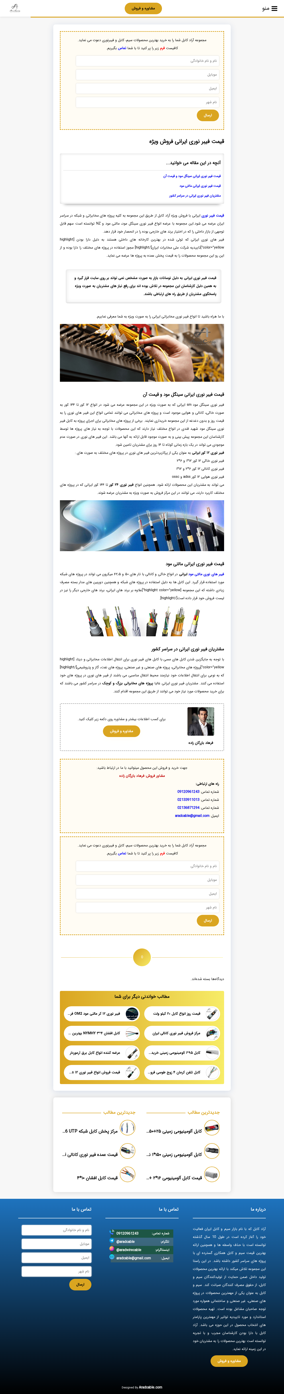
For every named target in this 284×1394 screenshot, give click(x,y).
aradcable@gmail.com (192, 816)
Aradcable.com (150, 1387)
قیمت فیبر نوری (212, 215)
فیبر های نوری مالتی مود (205, 574)
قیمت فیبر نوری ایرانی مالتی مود (200, 186)
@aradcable (125, 1242)
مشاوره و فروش (143, 8)
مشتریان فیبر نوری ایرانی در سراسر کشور (195, 195)
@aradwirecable (128, 1250)
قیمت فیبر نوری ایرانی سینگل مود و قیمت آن (192, 176)
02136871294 (188, 808)
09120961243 (188, 792)
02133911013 (188, 800)
